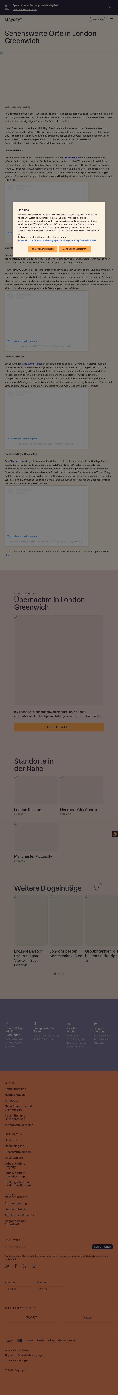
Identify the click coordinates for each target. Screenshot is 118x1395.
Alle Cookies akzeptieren (75, 249)
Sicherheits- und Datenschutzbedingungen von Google (44, 240)
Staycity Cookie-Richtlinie (83, 240)
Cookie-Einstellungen (43, 249)
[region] (59, 229)
